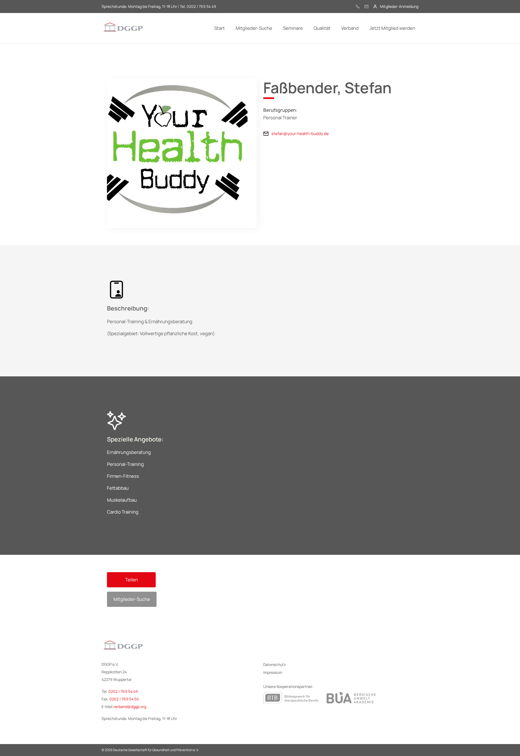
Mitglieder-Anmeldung (399, 6)
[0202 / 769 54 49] (358, 6)
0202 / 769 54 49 (123, 691)
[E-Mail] (366, 6)
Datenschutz (274, 664)
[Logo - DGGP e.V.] (123, 28)
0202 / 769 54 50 (124, 698)
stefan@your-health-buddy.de (300, 133)
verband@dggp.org (129, 706)
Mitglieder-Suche (131, 599)
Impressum (272, 672)
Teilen (131, 579)
